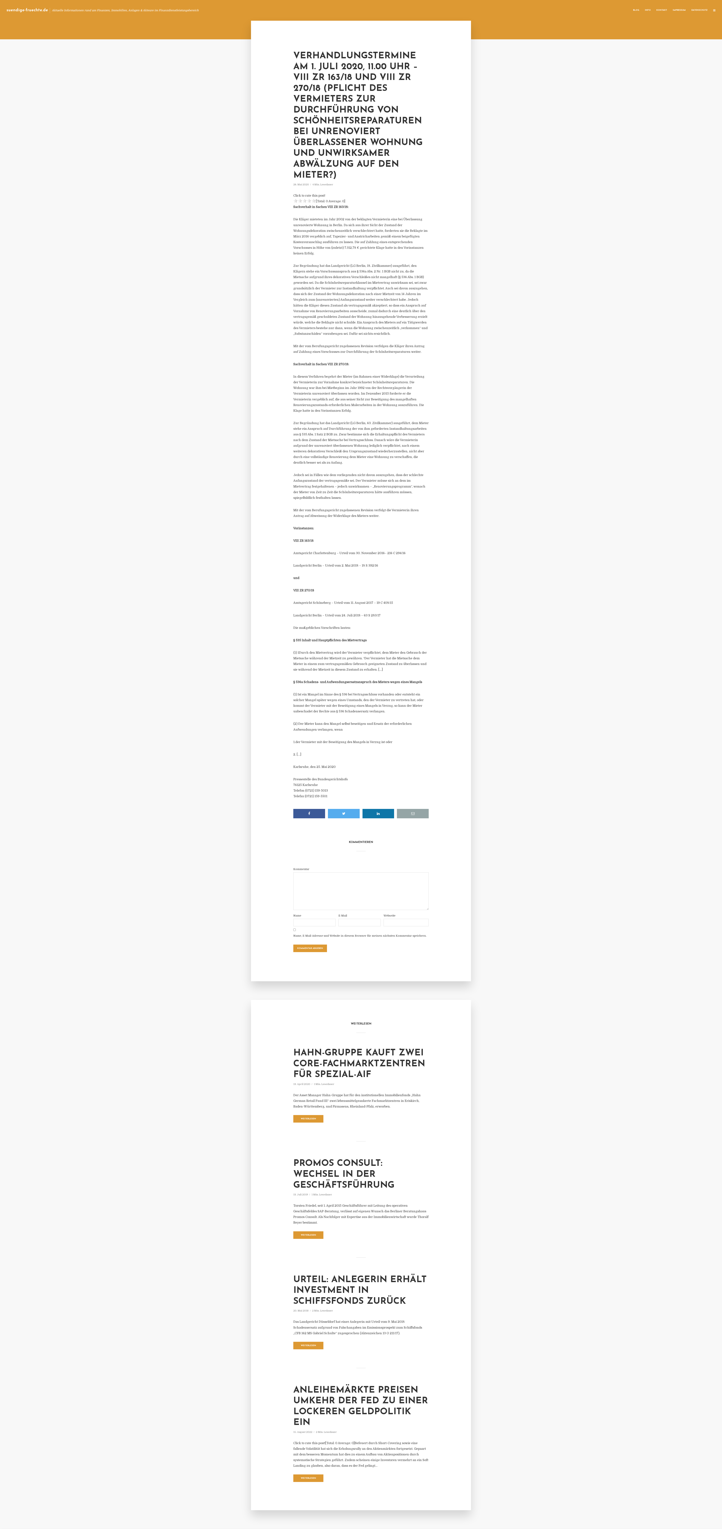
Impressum (679, 10)
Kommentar (301, 869)
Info (648, 10)
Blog (636, 10)
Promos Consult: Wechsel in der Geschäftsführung (343, 1174)
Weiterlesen (308, 1119)
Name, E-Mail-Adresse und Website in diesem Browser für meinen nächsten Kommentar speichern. (359, 935)
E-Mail (342, 915)
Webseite (389, 915)
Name (297, 915)
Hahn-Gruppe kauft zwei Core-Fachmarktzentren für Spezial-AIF (359, 1064)
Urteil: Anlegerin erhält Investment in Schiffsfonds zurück (360, 1290)
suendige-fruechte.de (27, 10)
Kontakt (661, 10)
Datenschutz (699, 10)
